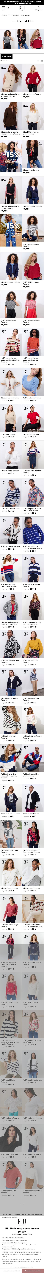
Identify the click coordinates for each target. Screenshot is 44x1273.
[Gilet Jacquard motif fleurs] (33, 834)
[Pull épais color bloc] (33, 758)
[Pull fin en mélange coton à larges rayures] (11, 1024)
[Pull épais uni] (33, 644)
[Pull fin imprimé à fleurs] (33, 493)
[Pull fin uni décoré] (33, 1175)
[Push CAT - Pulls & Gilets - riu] (11, 156)
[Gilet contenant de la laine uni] (11, 116)
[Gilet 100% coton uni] (33, 116)
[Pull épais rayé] (33, 568)
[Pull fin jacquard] (33, 682)
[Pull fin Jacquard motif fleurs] (33, 606)
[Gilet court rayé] (11, 834)
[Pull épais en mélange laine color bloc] (11, 758)
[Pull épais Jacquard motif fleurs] (11, 946)
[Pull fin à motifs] (33, 946)
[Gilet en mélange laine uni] (11, 78)
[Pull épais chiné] (11, 909)
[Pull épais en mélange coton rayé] (33, 909)
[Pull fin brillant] (33, 266)
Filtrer (7, 56)
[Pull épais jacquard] (11, 644)
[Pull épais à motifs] (33, 720)
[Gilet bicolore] (11, 682)
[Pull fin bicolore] (33, 228)
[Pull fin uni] (33, 382)
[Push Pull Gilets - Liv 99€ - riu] (11, 230)
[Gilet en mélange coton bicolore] (11, 606)
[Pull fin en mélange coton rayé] (11, 342)
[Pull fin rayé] (33, 455)
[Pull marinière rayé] (11, 568)
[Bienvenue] (22, 9)
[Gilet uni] (33, 78)
